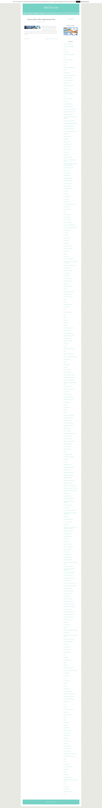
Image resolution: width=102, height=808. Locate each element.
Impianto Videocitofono (67, 394)
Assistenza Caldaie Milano (68, 103)
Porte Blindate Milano (67, 554)
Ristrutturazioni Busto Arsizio (68, 639)
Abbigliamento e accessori (68, 44)
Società (29, 38)
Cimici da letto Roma (67, 209)
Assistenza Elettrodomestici (68, 114)
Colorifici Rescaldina (67, 219)
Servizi (64, 678)
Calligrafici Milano (66, 172)
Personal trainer (66, 551)
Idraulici (64, 361)
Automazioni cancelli (67, 136)
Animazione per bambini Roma (69, 67)
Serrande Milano (66, 673)
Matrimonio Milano (67, 449)
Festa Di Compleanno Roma (68, 327)
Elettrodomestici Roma (67, 304)
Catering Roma (66, 201)
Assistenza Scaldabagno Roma (68, 126)
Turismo (64, 772)
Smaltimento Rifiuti (67, 701)
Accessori (65, 49)
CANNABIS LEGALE (66, 175)
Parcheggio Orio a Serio (67, 536)
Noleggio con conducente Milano (69, 485)
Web (64, 794)
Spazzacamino (66, 712)
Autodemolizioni (66, 133)
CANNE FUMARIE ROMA (67, 178)
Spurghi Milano (66, 722)
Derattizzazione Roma (67, 278)
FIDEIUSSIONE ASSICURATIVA (68, 335)
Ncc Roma (65, 462)
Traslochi (65, 759)
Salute (64, 654)
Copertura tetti (66, 256)
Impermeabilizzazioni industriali (69, 374)
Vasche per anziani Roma (68, 777)
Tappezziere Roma (66, 732)
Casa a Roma (65, 191)
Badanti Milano (66, 154)
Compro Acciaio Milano (67, 222)
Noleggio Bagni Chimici (67, 477)
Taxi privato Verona (67, 740)
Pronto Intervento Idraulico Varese (69, 585)
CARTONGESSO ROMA (67, 188)
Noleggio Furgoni (66, 493)
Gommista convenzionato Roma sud (70, 356)
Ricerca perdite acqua (67, 609)
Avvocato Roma (66, 152)
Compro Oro (65, 235)
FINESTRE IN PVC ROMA (67, 340)
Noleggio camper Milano (68, 482)
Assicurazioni (65, 101)
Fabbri (64, 314)
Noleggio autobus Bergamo (68, 467)
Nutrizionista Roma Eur (67, 505)
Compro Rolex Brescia (67, 245)
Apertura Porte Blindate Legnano (69, 75)
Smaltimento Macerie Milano (68, 699)
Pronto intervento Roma (67, 588)
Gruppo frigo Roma (66, 359)
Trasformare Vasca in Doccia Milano (70, 753)
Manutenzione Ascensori (67, 438)
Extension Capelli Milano (68, 312)
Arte (64, 96)
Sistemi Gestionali (66, 688)
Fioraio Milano (66, 343)
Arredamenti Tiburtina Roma (68, 85)
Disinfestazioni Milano (67, 286)
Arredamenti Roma (66, 83)
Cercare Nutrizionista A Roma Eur (69, 204)
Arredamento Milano (67, 90)
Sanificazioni (65, 657)
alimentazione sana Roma (68, 59)
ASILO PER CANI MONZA (67, 98)
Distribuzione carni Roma (68, 296)
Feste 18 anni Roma (67, 330)
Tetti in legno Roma (67, 751)
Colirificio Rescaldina (67, 214)
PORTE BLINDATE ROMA (67, 557)
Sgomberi (65, 683)
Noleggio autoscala (67, 469)
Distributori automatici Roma (68, 291)
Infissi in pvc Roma (66, 407)
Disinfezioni (65, 288)
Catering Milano (66, 199)
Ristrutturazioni (66, 632)
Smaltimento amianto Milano (68, 693)
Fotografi (65, 346)
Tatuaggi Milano (66, 735)
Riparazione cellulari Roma (68, 617)
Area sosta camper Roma (68, 80)
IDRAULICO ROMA (66, 364)
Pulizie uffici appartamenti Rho (53, 38)
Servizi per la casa (66, 680)
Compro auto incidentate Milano (69, 225)
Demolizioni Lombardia (67, 270)
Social (64, 704)
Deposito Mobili (66, 275)
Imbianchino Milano (67, 369)
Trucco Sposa (65, 769)
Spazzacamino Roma (67, 714)
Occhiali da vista (66, 507)
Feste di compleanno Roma (68, 333)
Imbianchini (65, 367)
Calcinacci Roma (66, 170)
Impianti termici (66, 391)
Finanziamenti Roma (67, 338)
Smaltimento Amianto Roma (68, 696)
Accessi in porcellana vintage (68, 46)
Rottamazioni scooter (67, 652)
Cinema (64, 212)
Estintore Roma (66, 307)
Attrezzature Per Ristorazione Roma (70, 131)
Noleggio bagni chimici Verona (69, 480)
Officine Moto (66, 516)
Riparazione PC (66, 622)
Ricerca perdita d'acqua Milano (69, 606)
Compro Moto (66, 232)
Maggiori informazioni (84, 1)
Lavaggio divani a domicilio (68, 425)
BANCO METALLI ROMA (67, 157)
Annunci (64, 70)
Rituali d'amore (66, 644)
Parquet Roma (66, 541)
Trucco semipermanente (67, 766)
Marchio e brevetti (66, 446)
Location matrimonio (67, 436)
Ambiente (65, 62)
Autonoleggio (65, 139)
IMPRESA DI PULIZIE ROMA (68, 399)
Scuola (64, 662)
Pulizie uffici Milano (67, 596)
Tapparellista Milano (67, 730)
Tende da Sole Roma (67, 748)
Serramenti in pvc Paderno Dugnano (70, 670)
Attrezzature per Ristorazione (68, 128)
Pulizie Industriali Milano (67, 593)
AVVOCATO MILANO (67, 149)
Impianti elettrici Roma (67, 386)
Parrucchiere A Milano (67, 544)
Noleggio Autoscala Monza (68, 475)
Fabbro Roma (65, 320)
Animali (64, 64)
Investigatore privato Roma (68, 417)
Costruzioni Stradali (67, 268)
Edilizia (64, 299)
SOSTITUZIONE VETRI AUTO (68, 709)
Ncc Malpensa (66, 459)
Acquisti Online (66, 51)
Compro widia (66, 251)
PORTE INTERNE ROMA (67, 559)
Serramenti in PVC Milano (68, 667)
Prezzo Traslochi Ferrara (67, 575)
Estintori (65, 309)
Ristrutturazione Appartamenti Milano (70, 630)
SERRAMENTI (65, 665)
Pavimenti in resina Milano (68, 546)
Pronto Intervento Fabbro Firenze (69, 583)
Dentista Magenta (66, 273)
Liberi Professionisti (67, 430)
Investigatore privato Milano (68, 415)
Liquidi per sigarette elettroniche (69, 433)
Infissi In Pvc (65, 404)
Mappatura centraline (67, 443)
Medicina (65, 451)
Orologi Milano (66, 524)
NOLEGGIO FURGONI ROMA (68, 498)
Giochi (64, 351)
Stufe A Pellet (65, 725)
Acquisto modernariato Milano (69, 54)
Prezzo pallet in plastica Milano (69, 572)
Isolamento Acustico (67, 420)
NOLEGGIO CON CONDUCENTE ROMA (70, 488)
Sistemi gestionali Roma (67, 691)
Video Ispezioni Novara (67, 791)
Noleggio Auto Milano (67, 464)
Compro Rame (66, 240)
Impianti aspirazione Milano (68, 377)
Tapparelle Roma (66, 727)
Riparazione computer (67, 619)
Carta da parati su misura (68, 183)
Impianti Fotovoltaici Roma (68, 389)
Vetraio (64, 783)
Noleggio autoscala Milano (68, 472)
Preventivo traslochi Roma (68, 566)
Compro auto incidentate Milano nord (70, 227)
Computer (65, 253)
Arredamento (65, 88)
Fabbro (64, 317)
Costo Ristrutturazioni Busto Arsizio (69, 265)
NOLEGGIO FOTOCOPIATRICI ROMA (69, 490)
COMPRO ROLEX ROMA (67, 248)
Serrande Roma (66, 675)
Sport (64, 717)
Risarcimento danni (67, 624)
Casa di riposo (66, 193)
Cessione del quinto (67, 206)
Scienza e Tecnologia (67, 660)
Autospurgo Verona (67, 146)
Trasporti (65, 761)
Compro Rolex (66, 243)
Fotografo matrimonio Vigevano (69, 348)
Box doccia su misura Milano (68, 167)
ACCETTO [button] (78, 1)
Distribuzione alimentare (68, 294)
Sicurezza (65, 686)
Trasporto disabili (66, 764)
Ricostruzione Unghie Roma (68, 614)
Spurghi (64, 719)
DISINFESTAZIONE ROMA (68, 281)
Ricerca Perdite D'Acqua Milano (69, 611)
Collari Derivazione (66, 217)
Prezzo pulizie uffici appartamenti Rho (41, 19)
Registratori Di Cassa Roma (68, 601)
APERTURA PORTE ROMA (67, 77)
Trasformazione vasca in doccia (69, 756)
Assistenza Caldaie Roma (67, 106)
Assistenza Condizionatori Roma (69, 111)
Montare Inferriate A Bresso (68, 456)
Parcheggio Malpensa (67, 533)
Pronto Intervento (66, 580)
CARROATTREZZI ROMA (67, 180)
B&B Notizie (51, 7)
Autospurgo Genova (67, 141)
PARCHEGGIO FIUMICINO (68, 531)
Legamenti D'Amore (67, 428)
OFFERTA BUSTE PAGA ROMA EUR (69, 510)
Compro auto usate (66, 230)
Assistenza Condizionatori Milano (69, 109)
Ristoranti (65, 627)
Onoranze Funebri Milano (68, 519)
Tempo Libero (66, 743)
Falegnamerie (65, 322)
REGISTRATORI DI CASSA (67, 598)
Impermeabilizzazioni (67, 372)
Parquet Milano (66, 538)
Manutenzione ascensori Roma (69, 441)
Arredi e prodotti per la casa (68, 93)
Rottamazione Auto (67, 649)
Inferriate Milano (66, 402)
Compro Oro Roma (66, 238)
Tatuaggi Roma (66, 738)
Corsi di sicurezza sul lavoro (68, 258)
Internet (65, 412)
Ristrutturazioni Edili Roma (68, 641)
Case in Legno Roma (67, 196)
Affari (64, 57)
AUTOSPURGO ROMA (67, 144)
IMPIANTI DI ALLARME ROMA (68, 380)
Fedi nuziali (65, 325)
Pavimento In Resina (67, 549)
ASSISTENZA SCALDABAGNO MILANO (70, 123)
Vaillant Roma (66, 774)
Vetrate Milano (66, 788)
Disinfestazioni (66, 283)
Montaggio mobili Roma (67, 454)
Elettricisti (65, 301)
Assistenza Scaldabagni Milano (69, 120)
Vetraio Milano (66, 786)
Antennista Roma (66, 72)
